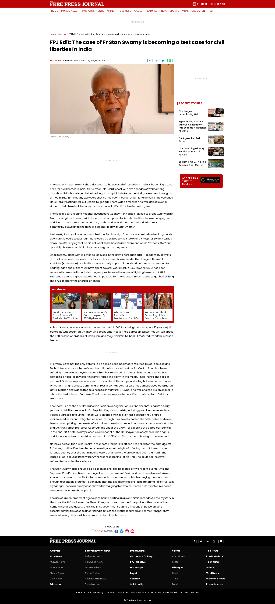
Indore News (56, 567)
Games (138, 11)
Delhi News (56, 578)
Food (175, 584)
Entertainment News (97, 550)
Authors (195, 592)
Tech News (212, 561)
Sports (174, 11)
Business (125, 11)
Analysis (62, 34)
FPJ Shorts (88, 11)
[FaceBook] (116, 531)
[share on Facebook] (149, 60)
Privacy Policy (138, 592)
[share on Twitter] (156, 60)
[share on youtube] (220, 541)
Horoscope (137, 567)
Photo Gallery (214, 556)
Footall (176, 561)
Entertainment (107, 11)
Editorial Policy (95, 592)
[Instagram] (127, 531)
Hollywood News (94, 561)
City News (56, 556)
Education (198, 11)
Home (54, 11)
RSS (187, 592)
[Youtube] (132, 531)
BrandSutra (137, 550)
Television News (93, 584)
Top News (212, 550)
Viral (185, 11)
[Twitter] (121, 531)
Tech (211, 11)
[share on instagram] (214, 541)
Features (151, 11)
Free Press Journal (77, 3)
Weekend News (215, 578)
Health (175, 573)
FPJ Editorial (55, 60)
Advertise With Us (172, 592)
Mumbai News (69, 11)
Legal (133, 573)
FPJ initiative (138, 561)
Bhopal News (57, 573)
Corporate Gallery (141, 556)
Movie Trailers (92, 573)
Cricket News (179, 556)
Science (135, 578)
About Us (80, 592)
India (163, 11)
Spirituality (137, 584)
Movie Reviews (93, 567)
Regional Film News (95, 578)
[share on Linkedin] (163, 60)
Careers (110, 592)
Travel (175, 578)
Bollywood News (93, 556)
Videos (210, 567)
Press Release (214, 584)
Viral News (212, 573)
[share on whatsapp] (170, 60)
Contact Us (154, 592)
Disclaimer (122, 592)
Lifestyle (177, 567)
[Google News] (102, 531)
